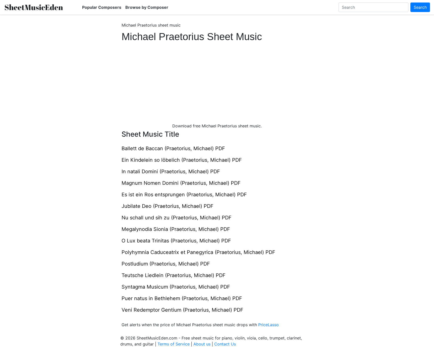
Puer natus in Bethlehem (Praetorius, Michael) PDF (182, 298)
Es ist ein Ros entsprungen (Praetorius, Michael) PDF (184, 195)
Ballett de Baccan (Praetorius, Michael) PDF (173, 148)
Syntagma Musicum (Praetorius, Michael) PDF (176, 287)
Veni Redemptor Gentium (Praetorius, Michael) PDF (182, 310)
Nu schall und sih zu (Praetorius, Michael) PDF (177, 218)
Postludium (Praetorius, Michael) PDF (166, 264)
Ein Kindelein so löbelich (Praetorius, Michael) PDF (182, 160)
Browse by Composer (146, 7)
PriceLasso (268, 324)
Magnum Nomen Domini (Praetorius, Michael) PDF (181, 183)
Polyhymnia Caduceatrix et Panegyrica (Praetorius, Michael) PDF (198, 252)
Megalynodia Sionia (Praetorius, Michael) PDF (176, 229)
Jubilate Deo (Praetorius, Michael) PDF (167, 206)
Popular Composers (101, 7)
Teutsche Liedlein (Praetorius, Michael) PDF (174, 275)
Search (420, 7)
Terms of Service (173, 343)
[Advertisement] (217, 80)
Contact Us (225, 343)
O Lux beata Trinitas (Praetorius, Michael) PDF (176, 241)
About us (201, 343)
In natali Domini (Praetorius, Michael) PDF (171, 171)
